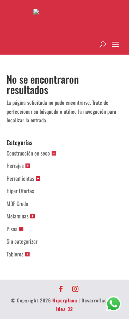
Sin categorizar (22, 241)
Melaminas (18, 216)
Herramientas (20, 178)
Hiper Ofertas (20, 191)
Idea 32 (64, 308)
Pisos (12, 229)
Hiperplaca (64, 300)
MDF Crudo (17, 203)
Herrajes (15, 165)
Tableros (15, 254)
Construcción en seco (28, 153)
